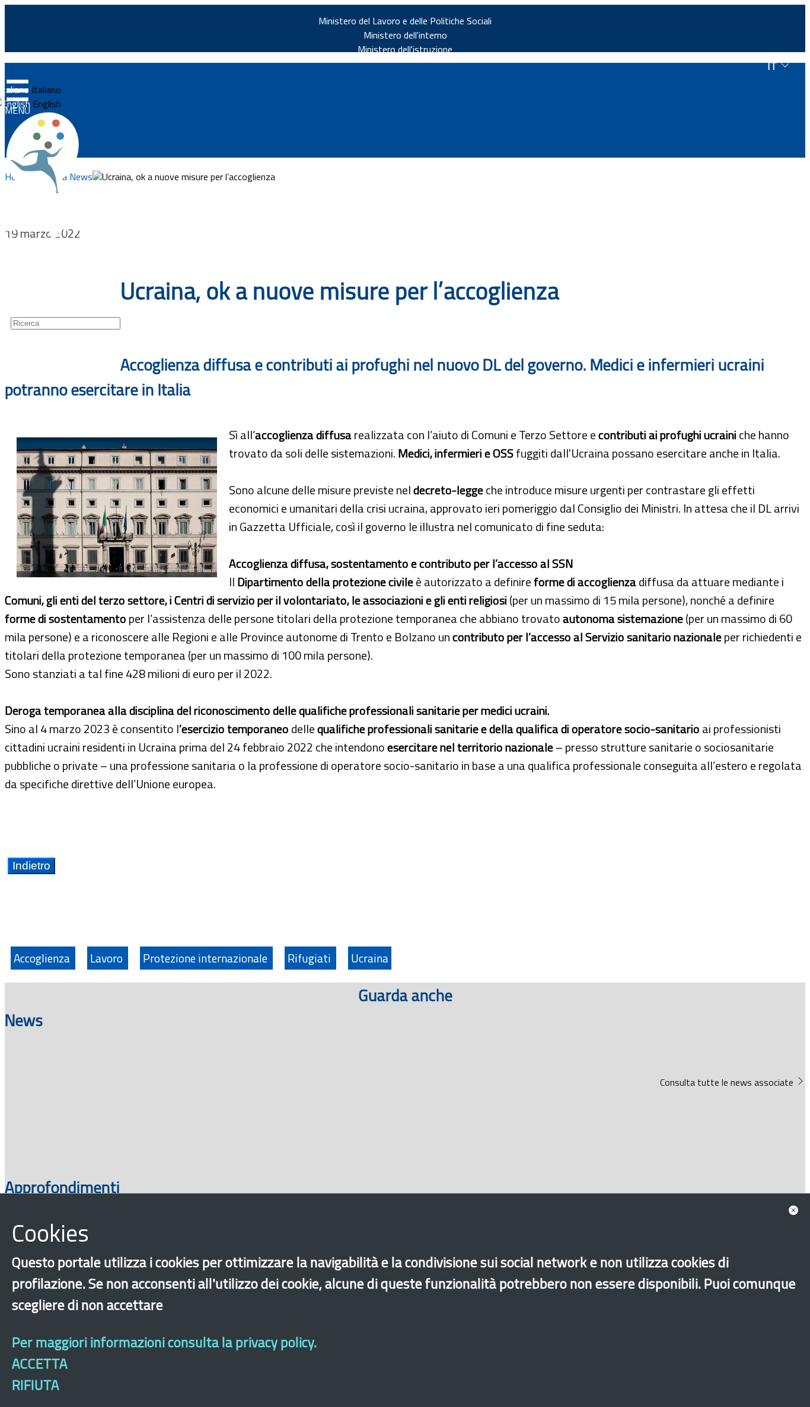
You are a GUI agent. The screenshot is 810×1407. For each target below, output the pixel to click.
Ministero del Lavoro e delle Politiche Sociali (405, 21)
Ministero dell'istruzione (405, 49)
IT (773, 66)
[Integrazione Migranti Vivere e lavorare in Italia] (48, 152)
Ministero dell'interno (405, 35)
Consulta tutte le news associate (728, 1082)
